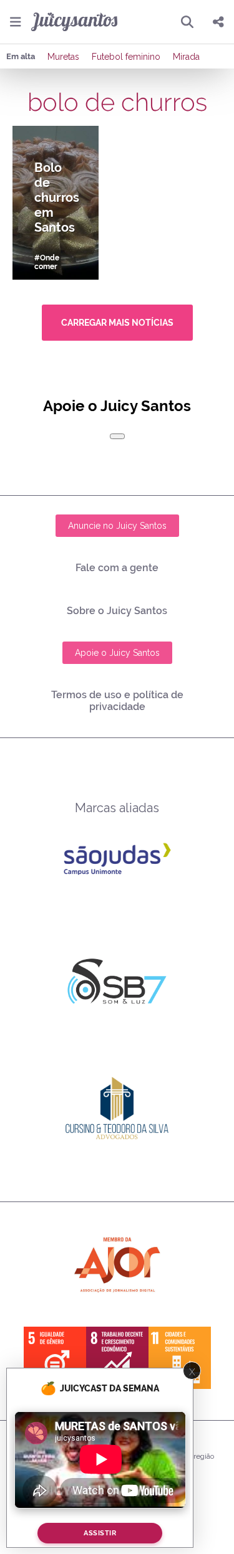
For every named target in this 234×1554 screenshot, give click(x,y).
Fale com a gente (117, 568)
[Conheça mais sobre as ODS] (117, 1358)
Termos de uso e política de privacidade (117, 701)
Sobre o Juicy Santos (117, 611)
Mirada (186, 57)
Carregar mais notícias (117, 323)
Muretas (63, 57)
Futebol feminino (126, 57)
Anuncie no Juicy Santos (117, 526)
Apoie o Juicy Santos (117, 653)
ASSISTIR (100, 1533)
